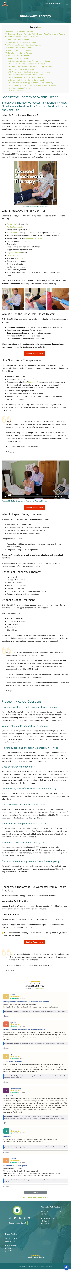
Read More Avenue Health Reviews (35, 1198)
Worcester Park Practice (19, 88)
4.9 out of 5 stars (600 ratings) (35, 1257)
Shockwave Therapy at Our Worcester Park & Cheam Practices (30, 85)
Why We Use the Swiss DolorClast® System (23, 45)
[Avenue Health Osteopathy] (5, 4)
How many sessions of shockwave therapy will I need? (30, 66)
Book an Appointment (17, 1223)
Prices (56, 853)
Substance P (33, 382)
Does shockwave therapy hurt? (21, 69)
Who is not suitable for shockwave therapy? (26, 64)
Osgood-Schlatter (14, 253)
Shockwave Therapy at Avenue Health (18, 31)
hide (39, 27)
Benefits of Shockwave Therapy (18, 53)
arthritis (20, 258)
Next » (35, 1192)
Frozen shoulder (13, 233)
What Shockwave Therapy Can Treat (20, 42)
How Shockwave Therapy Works (18, 48)
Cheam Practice (16, 91)
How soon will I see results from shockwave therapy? (29, 61)
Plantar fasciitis (13, 224)
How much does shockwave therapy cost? (26, 80)
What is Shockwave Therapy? (17, 39)
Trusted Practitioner (39, 988)
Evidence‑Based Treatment (17, 56)
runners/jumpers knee (33, 238)
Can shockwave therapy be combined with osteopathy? (31, 83)
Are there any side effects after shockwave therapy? (29, 72)
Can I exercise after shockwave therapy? (25, 75)
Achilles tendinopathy (15, 227)
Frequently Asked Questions (17, 58)
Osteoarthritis (12, 255)
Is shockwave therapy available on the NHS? (26, 77)
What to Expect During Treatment (19, 50)
